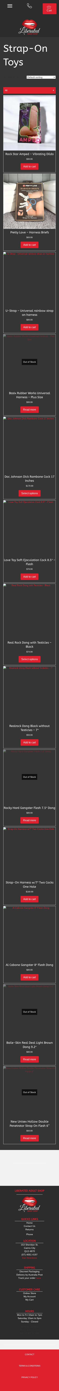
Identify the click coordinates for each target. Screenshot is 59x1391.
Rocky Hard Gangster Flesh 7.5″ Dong (29, 808)
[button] (29, 146)
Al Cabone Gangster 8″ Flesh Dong (29, 965)
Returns (29, 1229)
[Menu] (10, 6)
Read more (29, 409)
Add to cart (29, 166)
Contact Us (29, 1226)
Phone (29, 1234)
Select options (29, 493)
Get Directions (29, 1258)
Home (29, 1223)
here (29, 1278)
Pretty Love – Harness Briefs (29, 232)
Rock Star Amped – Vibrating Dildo (29, 154)
